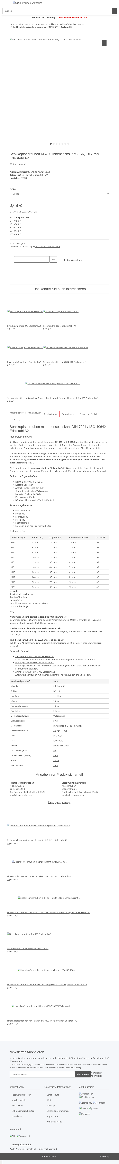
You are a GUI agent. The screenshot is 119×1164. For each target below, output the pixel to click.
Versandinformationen (58, 1111)
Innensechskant (61, 745)
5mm (55, 755)
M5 (54, 750)
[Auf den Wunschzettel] (104, 43)
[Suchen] (114, 11)
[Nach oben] (1, 1162)
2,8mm (56, 711)
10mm (56, 706)
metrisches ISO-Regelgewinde (67, 725)
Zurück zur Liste (16, 24)
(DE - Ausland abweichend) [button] (47, 246)
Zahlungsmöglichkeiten (23, 1111)
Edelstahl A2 (59, 686)
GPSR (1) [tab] (16, 419)
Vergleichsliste (19, 1100)
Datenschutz (53, 1094)
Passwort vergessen (21, 1094)
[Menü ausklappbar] (6, 3)
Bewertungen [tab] (68, 414)
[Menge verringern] (12, 259)
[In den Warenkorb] (12, 36)
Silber (56, 760)
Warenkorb (17, 1105)
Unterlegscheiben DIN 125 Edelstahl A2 (34, 662)
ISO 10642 (58, 740)
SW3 (55, 720)
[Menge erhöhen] (52, 266)
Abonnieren (83, 1074)
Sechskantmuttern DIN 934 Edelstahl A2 (34, 656)
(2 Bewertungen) (18, 164)
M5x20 (56, 691)
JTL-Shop (113, 1156)
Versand (33, 212)
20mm (56, 701)
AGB (49, 1100)
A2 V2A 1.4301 (60, 730)
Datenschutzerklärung (73, 1067)
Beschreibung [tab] (50, 414)
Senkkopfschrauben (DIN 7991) (35, 175)
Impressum (52, 1116)
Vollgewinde (59, 716)
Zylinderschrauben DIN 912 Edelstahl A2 (35, 671)
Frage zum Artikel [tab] (88, 414)
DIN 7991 (57, 735)
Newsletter (17, 1116)
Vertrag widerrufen (21, 1144)
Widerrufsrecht (54, 1121)
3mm (55, 765)
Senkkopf (57, 696)
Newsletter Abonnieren (96, 1074)
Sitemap (51, 1105)
